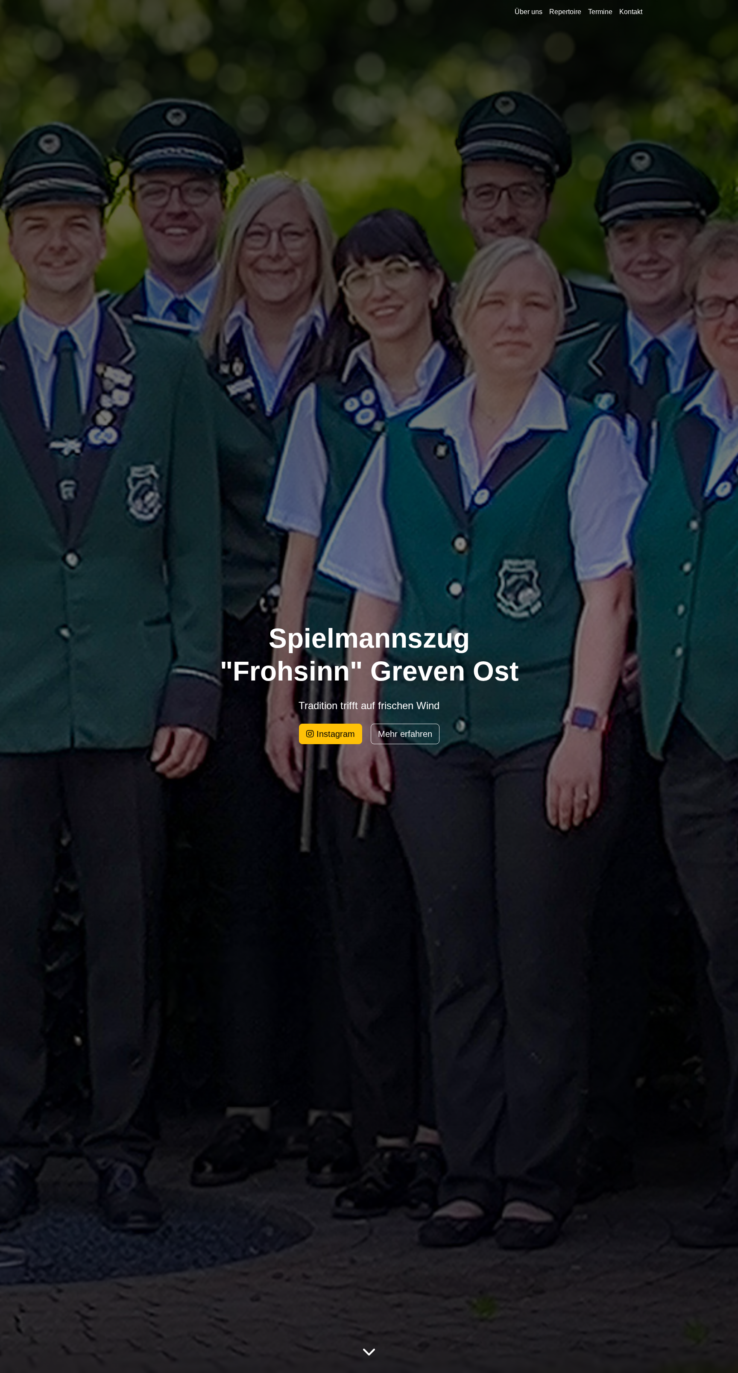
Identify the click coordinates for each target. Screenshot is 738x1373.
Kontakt (630, 11)
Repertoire (565, 11)
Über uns (528, 11)
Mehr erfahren (405, 734)
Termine (600, 11)
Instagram (334, 734)
